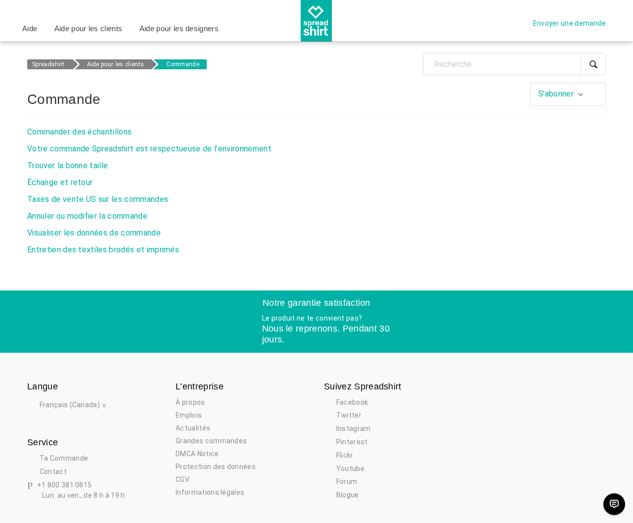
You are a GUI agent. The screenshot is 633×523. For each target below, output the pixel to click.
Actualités (193, 428)
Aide (29, 28)
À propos (190, 402)
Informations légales (210, 492)
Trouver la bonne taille (67, 165)
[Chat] (614, 504)
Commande (182, 64)
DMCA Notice (197, 454)
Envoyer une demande (569, 23)
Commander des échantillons (79, 132)
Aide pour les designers (179, 28)
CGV (182, 479)
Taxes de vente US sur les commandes (97, 199)
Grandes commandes (211, 441)
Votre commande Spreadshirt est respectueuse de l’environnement (149, 148)
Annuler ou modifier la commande (87, 216)
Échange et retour (59, 182)
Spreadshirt (48, 64)
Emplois (189, 415)
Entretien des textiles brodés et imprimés (103, 249)
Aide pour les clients (88, 28)
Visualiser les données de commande (94, 233)
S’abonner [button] (556, 93)
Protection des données (216, 467)
